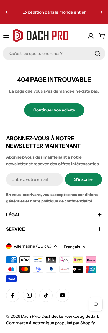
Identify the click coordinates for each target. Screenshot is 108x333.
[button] (6, 12)
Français (72, 247)
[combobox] (54, 53)
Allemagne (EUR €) (33, 246)
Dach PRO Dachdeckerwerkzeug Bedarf (59, 316)
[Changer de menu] (6, 35)
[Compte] (91, 35)
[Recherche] (97, 53)
